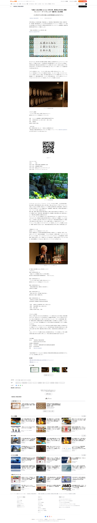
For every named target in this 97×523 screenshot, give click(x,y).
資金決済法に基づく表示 (61, 519)
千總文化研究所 (24, 382)
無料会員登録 (40, 499)
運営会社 (33, 519)
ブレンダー (47, 382)
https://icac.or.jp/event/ (63, 129)
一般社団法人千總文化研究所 (33, 18)
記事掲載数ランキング (20, 505)
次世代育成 (52, 382)
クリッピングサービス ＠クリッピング (65, 499)
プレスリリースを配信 (64, 1)
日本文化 (56, 382)
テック (43, 3)
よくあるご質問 (40, 505)
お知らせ (39, 507)
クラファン (53, 3)
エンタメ (14, 3)
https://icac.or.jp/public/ (38, 348)
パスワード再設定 (41, 502)
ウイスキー (30, 382)
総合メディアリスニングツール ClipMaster (66, 500)
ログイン (39, 500)
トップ (11, 493)
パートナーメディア (20, 503)
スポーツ (36, 3)
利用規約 (46, 519)
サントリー (35, 382)
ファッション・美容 (25, 3)
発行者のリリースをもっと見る (48, 411)
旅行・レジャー (23, 380)
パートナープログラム (39, 519)
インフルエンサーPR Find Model (64, 502)
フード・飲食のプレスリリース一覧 (19, 493)
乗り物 (49, 3)
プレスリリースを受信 (73, 1)
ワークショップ (61, 382)
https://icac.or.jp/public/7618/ (34, 31)
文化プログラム (18, 382)
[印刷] (22, 385)
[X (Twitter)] (18, 385)
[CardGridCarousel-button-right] (67, 370)
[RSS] (51, 516)
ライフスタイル (31, 3)
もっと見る (83, 416)
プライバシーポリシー (52, 519)
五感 (43, 382)
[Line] (20, 385)
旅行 (20, 3)
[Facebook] (16, 385)
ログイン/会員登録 (83, 1)
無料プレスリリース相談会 (42, 510)
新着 (11, 3)
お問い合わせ (48, 393)
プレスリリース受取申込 (42, 508)
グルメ (18, 3)
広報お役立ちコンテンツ (21, 506)
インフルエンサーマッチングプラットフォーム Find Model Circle (69, 505)
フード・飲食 (18, 380)
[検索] (86, 4)
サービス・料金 (19, 500)
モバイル (46, 3)
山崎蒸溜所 (40, 382)
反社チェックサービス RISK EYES (64, 507)
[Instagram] (49, 516)
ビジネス (39, 3)
